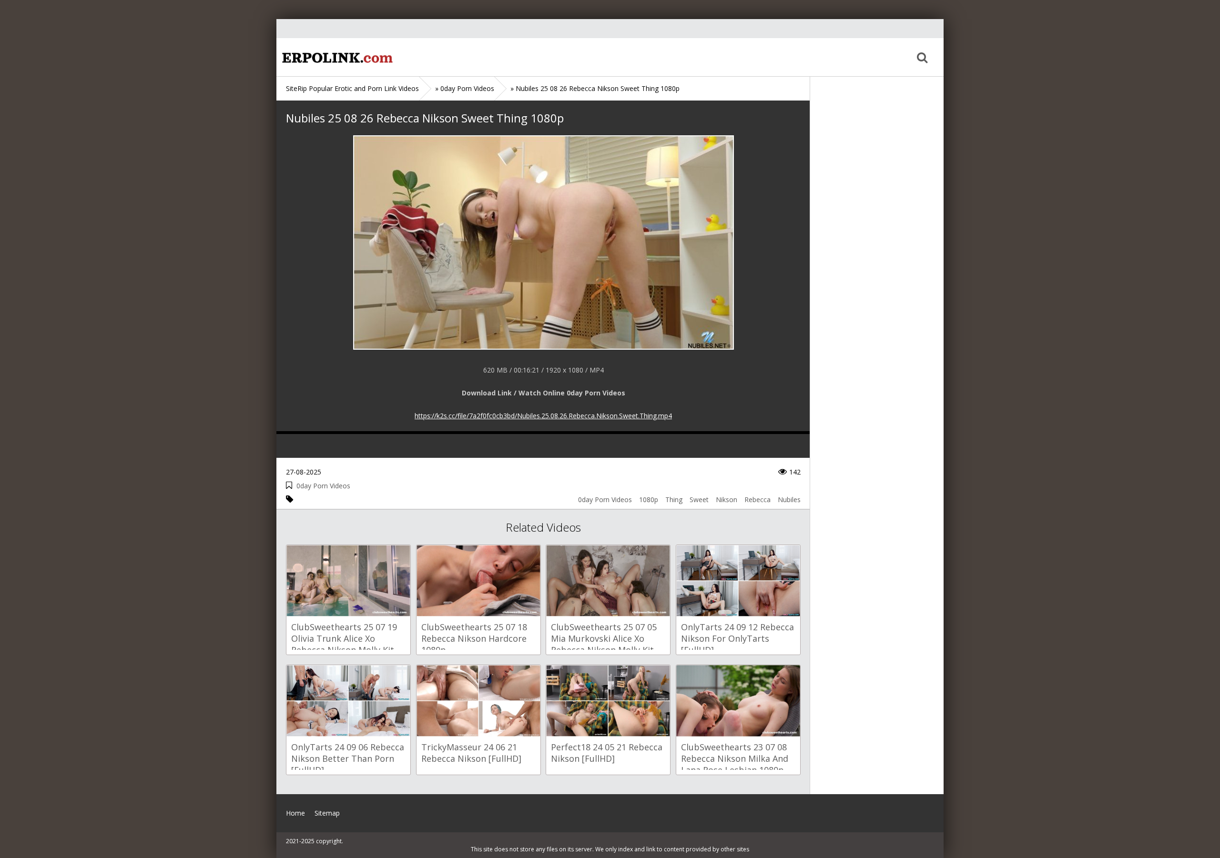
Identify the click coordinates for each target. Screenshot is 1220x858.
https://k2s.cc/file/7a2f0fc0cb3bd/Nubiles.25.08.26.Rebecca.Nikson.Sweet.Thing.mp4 (543, 415)
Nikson (726, 499)
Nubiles (789, 499)
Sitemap (327, 813)
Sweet (699, 499)
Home (336, 57)
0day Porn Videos (323, 485)
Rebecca (757, 499)
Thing (673, 499)
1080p (648, 499)
